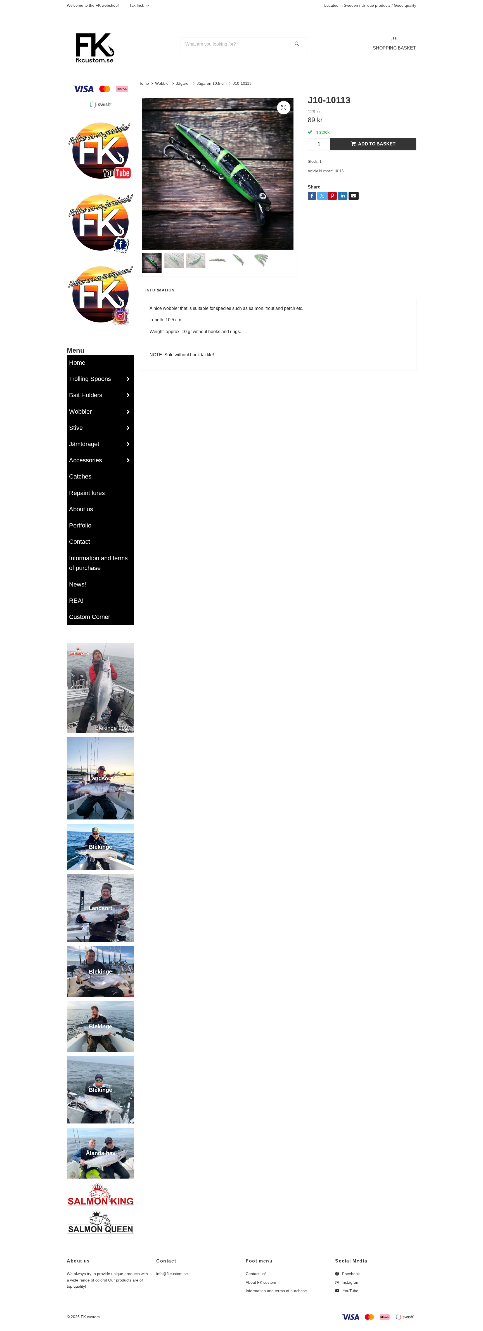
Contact (79, 541)
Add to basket (377, 144)
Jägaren (183, 83)
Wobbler (80, 411)
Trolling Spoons (90, 378)
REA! (76, 600)
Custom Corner (89, 616)
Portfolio (80, 525)
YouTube (350, 1290)
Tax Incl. (137, 5)
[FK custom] (93, 44)
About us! (82, 509)
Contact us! (256, 1273)
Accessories (85, 460)
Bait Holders (85, 395)
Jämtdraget (84, 443)
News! (77, 584)
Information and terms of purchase (98, 563)
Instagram (349, 1282)
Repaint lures (87, 492)
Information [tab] (159, 290)
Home (77, 362)
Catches (80, 476)
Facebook (350, 1273)
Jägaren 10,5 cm (212, 83)
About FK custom (261, 1282)
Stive (76, 427)
